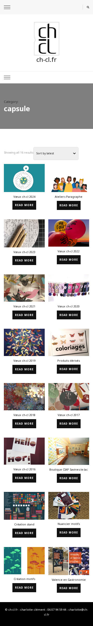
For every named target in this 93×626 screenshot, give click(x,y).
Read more (24, 205)
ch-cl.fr (46, 59)
